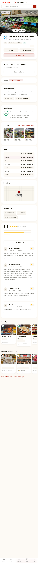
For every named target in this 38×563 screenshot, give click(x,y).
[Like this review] (4, 258)
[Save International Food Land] (35, 12)
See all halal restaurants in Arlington (13, 377)
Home (4, 12)
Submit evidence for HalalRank (21, 117)
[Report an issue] (31, 12)
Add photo (22, 125)
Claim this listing (19, 72)
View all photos (30, 125)
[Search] (34, 6)
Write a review (19, 55)
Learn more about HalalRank (20, 115)
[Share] (26, 12)
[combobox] (18, 6)
